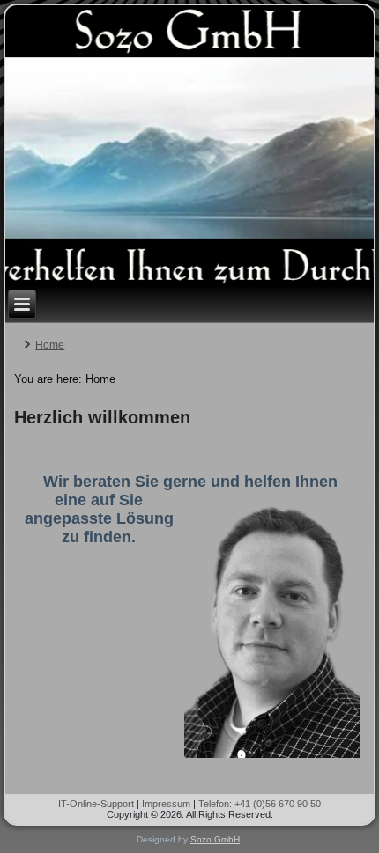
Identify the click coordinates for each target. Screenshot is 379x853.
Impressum (166, 803)
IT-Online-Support (96, 803)
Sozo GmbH (215, 839)
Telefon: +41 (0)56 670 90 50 (259, 803)
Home (49, 345)
